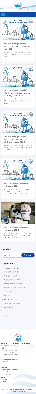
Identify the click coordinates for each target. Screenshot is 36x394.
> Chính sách (4, 379)
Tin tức (3, 311)
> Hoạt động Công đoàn (7, 374)
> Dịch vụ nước (4, 361)
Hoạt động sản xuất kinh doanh (11, 287)
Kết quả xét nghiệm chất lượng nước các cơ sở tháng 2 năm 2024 (18, 46)
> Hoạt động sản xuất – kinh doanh (9, 369)
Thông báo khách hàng (9, 303)
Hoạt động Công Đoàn (9, 272)
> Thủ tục (3, 364)
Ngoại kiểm (5, 291)
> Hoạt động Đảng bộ (6, 371)
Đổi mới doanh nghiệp (8, 268)
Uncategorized (6, 315)
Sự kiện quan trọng (7, 299)
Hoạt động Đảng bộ (8, 276)
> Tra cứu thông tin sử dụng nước (9, 359)
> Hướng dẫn (4, 381)
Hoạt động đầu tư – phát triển (11, 280)
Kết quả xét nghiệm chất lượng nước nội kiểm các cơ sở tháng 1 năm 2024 (17, 93)
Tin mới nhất (5, 307)
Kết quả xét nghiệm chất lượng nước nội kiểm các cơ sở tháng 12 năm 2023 (17, 139)
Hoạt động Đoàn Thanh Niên (11, 284)
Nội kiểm (4, 295)
